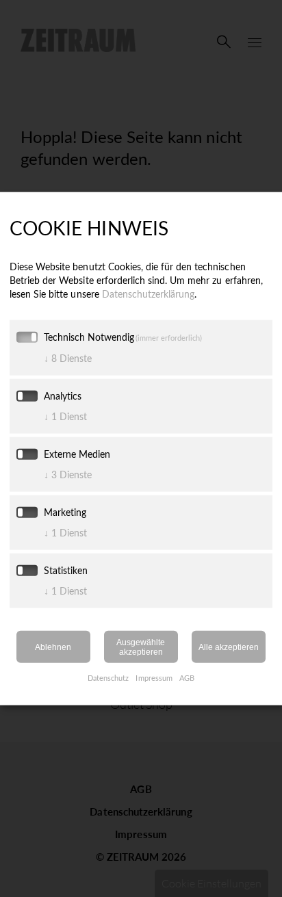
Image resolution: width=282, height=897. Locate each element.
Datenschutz (108, 678)
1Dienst (65, 416)
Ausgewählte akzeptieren (140, 647)
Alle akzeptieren (228, 646)
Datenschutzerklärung (148, 293)
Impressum (154, 678)
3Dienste (68, 474)
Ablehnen (53, 646)
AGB (186, 678)
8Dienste (68, 358)
